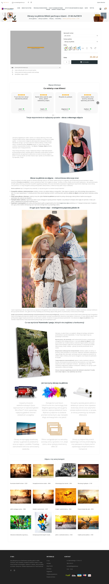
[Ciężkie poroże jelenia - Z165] (88, 522)
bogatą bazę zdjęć (64, 203)
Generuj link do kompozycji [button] (19, 68)
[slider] (54, 259)
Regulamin (49, 571)
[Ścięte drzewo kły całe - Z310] (88, 496)
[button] (11, 102)
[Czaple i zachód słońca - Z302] (65, 496)
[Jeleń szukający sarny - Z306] (20, 496)
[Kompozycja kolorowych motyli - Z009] (43, 522)
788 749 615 (6, 2)
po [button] (54, 305)
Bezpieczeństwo (51, 577)
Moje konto (50, 566)
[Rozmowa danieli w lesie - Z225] (20, 471)
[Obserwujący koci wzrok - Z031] (65, 471)
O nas (48, 560)
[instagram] (31, 2)
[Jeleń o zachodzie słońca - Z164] (65, 522)
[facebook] (28, 2)
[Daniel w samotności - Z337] (43, 496)
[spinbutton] (67, 62)
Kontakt (49, 563)
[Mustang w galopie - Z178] (88, 471)
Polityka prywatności (52, 574)
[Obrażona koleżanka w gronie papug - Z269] (20, 522)
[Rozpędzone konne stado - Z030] (43, 471)
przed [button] (54, 212)
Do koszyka (84, 62)
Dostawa (49, 569)
